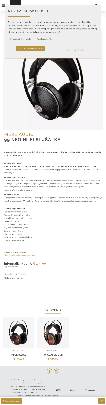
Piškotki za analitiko (44, 39)
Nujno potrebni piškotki (21, 39)
